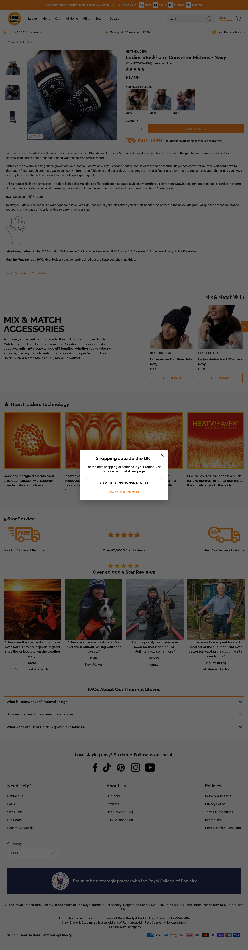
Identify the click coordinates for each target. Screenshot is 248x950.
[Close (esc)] (162, 455)
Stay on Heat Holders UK (124, 492)
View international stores (124, 482)
